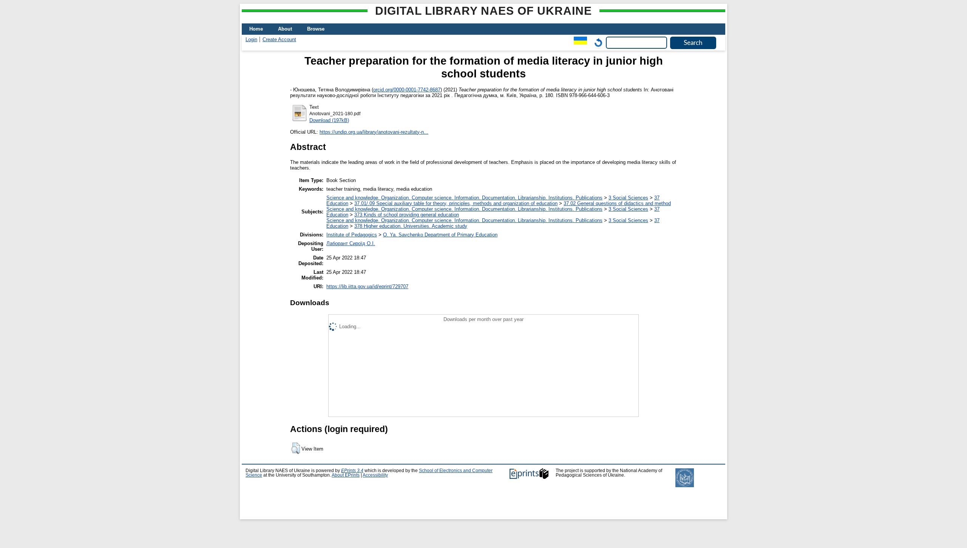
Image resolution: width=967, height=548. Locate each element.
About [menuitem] (285, 29)
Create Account (279, 39)
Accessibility (375, 475)
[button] (295, 448)
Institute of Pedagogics (351, 235)
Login (251, 39)
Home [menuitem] (256, 29)
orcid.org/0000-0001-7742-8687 (406, 90)
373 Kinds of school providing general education (406, 215)
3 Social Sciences (628, 198)
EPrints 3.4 (352, 470)
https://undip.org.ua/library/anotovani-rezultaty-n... (374, 132)
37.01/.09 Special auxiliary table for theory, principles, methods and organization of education (456, 203)
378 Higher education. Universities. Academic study (410, 226)
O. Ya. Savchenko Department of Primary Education (440, 235)
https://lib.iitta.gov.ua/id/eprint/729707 (367, 286)
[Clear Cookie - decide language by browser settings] (596, 42)
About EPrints (346, 475)
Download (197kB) (329, 120)
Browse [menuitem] (315, 29)
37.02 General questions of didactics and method (617, 203)
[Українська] (578, 42)
